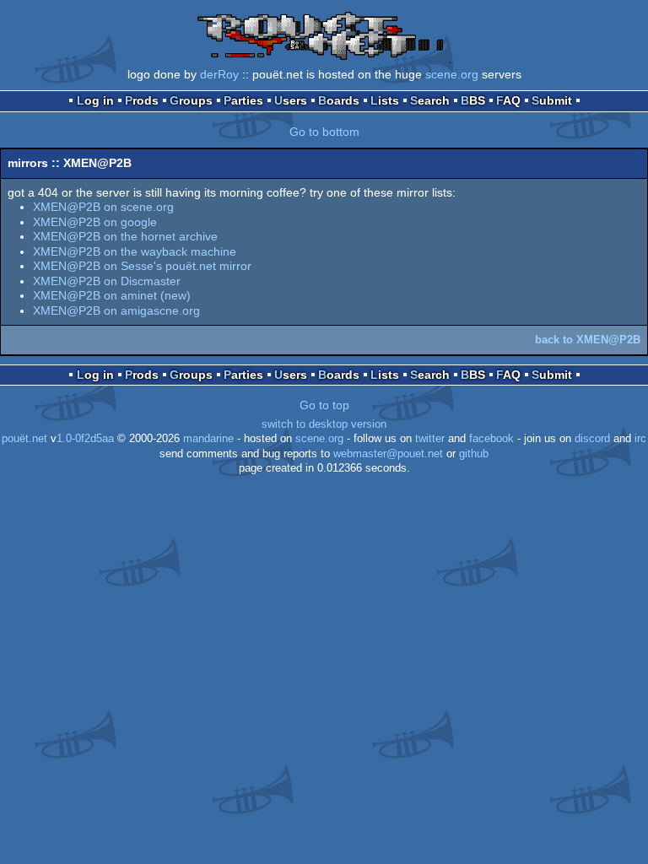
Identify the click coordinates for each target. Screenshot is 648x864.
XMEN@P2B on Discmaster (107, 281)
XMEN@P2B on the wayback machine (134, 251)
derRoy (219, 74)
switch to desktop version (324, 424)
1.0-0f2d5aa (85, 439)
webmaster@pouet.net (388, 454)
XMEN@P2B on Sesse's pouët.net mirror (142, 266)
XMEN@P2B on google (95, 222)
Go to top (324, 405)
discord (592, 439)
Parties (243, 100)
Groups (191, 100)
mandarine (208, 439)
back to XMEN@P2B (587, 339)
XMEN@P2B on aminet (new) (112, 295)
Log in (95, 100)
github (474, 454)
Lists (384, 100)
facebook (491, 439)
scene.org (451, 74)
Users (290, 100)
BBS (473, 100)
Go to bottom (324, 131)
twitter (430, 439)
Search (430, 100)
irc (640, 439)
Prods (142, 100)
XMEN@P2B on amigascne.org (116, 310)
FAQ (508, 100)
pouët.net (24, 439)
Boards (338, 100)
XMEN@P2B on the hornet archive (125, 236)
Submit (552, 100)
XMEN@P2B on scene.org (103, 206)
